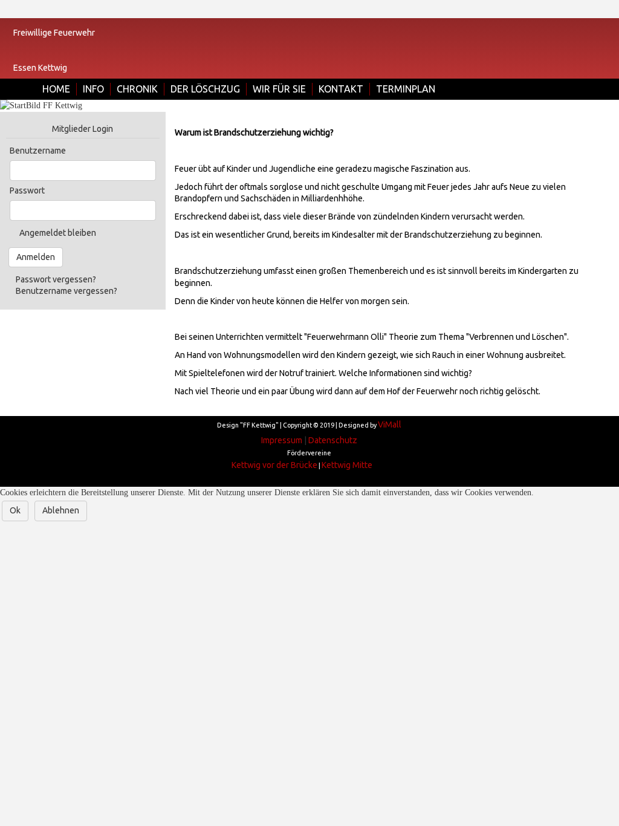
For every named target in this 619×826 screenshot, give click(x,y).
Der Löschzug (205, 88)
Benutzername (38, 150)
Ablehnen (60, 510)
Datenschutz (332, 440)
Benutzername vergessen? (66, 291)
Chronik (137, 88)
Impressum (281, 440)
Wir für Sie (279, 88)
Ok (15, 510)
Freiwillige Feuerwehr (54, 32)
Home (56, 88)
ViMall (389, 424)
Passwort (27, 190)
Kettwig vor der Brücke (274, 465)
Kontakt (341, 88)
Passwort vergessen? (56, 279)
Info (93, 88)
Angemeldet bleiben (57, 233)
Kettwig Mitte (347, 465)
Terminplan (405, 88)
